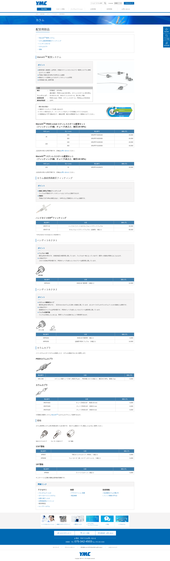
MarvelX (54, 415)
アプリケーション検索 (78, 493)
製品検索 (74, 495)
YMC (37, 14)
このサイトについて (112, 547)
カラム (48, 14)
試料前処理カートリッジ (46, 501)
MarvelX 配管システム (47, 38)
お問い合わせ (65, 150)
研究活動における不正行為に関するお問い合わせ (91, 547)
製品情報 (42, 14)
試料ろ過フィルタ (44, 498)
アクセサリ (54, 14)
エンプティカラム (44, 506)
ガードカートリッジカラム (47, 495)
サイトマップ (56, 547)
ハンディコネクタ (44, 43)
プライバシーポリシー (70, 547)
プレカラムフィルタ (45, 493)
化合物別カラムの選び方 (111, 493)
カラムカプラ (43, 46)
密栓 (40, 49)
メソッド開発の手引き (110, 495)
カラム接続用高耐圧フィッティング (50, 41)
